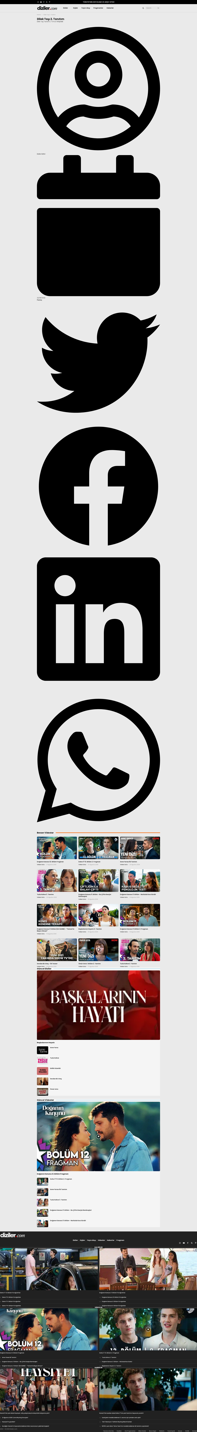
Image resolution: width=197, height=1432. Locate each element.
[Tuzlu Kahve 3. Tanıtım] (57, 880)
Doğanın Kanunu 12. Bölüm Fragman (50, 862)
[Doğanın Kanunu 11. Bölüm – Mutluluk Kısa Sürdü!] (140, 880)
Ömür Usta (54, 1089)
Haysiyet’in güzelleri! (8, 1422)
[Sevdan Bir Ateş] (42, 1081)
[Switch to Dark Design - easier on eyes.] (143, 8)
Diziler (65, 8)
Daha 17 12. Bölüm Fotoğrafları (11, 1297)
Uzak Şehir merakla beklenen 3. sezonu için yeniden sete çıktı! (121, 1417)
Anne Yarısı (54, 1048)
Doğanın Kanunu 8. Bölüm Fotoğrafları (114, 1306)
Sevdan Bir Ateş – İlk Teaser (47, 964)
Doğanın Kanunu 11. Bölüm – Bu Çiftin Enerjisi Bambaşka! (94, 895)
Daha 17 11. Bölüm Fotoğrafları (11, 1301)
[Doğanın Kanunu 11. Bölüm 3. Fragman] (140, 915)
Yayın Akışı (85, 8)
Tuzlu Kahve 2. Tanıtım (128, 964)
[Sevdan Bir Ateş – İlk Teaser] (57, 949)
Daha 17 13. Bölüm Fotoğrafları (10, 1293)
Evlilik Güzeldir (55, 1068)
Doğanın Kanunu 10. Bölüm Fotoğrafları (114, 1297)
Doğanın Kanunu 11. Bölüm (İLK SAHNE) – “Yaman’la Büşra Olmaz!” (55, 930)
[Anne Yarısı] (42, 1050)
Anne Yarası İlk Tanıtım (128, 862)
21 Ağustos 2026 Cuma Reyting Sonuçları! (15, 1417)
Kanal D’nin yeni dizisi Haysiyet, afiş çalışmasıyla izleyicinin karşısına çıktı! (25, 1413)
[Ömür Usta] (42, 1092)
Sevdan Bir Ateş (56, 1079)
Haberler (110, 8)
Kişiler (75, 8)
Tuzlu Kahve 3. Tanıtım (45, 894)
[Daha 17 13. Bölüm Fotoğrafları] (49, 1269)
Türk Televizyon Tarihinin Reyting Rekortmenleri (117, 1422)
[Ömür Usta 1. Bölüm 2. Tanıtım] (98, 949)
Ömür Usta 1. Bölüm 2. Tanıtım (89, 964)
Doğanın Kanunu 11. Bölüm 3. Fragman (134, 929)
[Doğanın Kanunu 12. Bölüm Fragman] (57, 848)
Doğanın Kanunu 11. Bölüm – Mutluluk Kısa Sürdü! (138, 894)
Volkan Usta (40, 864)
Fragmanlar (98, 8)
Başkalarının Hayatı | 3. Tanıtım (90, 929)
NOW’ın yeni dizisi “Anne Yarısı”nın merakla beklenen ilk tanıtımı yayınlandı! (125, 1426)
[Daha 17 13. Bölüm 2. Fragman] (98, 848)
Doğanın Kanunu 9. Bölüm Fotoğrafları (114, 1301)
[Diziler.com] (47, 8)
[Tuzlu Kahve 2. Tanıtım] (140, 949)
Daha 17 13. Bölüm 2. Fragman (89, 862)
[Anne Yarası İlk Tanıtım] (140, 848)
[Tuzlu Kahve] (42, 1061)
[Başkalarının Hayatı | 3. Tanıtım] (98, 915)
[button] (98, 363)
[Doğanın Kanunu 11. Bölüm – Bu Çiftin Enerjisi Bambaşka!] (98, 880)
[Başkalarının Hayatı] (98, 1005)
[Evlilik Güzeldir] (42, 1071)
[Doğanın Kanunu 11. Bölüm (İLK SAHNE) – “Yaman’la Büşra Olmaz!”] (57, 915)
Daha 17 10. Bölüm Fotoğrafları (11, 1306)
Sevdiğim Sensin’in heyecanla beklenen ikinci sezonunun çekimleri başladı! (25, 1426)
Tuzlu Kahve (54, 1058)
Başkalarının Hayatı (46, 1043)
